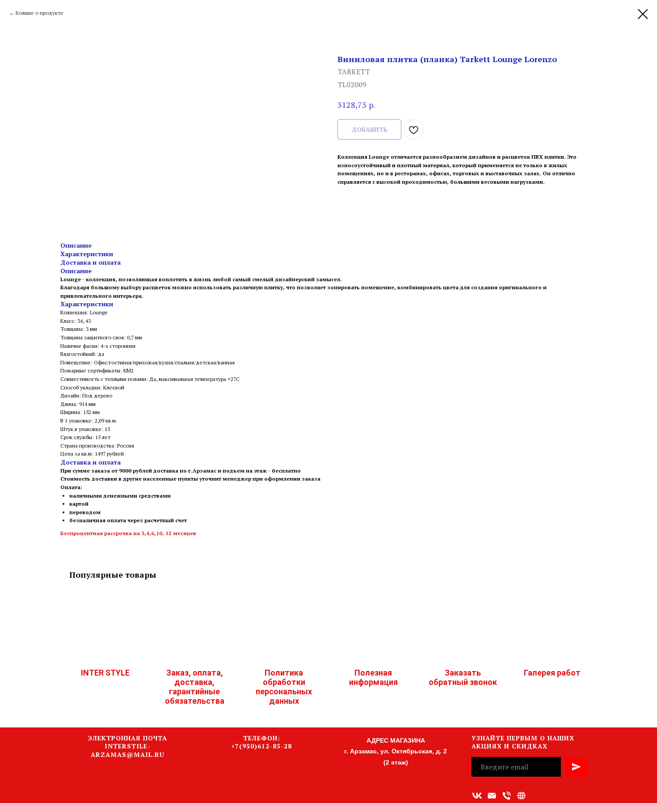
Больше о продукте (39, 12)
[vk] (477, 795)
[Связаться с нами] (521, 795)
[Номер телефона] (506, 795)
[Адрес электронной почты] (491, 795)
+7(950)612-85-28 (261, 746)
